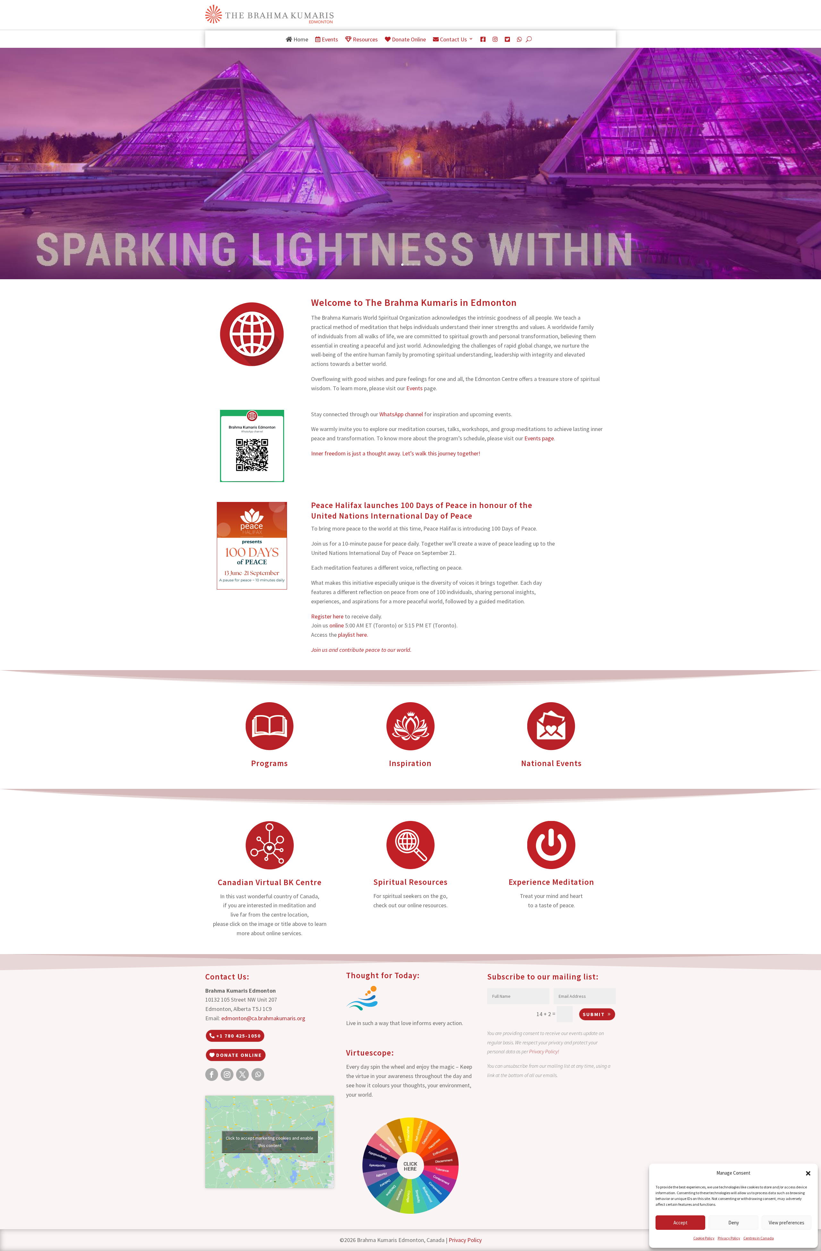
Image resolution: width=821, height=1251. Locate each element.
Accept (680, 1223)
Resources (364, 39)
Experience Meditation (551, 882)
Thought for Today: (383, 975)
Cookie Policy (704, 1238)
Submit (594, 1014)
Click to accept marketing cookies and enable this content (269, 1141)
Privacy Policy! (544, 1051)
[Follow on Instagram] (227, 1074)
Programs (269, 763)
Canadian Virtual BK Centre (270, 882)
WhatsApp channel (401, 414)
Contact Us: (227, 976)
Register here (327, 616)
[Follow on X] (242, 1074)
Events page (539, 438)
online (336, 625)
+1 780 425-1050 (238, 1035)
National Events (551, 763)
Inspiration (410, 763)
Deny (733, 1223)
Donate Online (408, 39)
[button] (808, 1173)
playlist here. (353, 634)
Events (329, 39)
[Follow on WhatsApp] (257, 1074)
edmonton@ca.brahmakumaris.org (263, 1018)
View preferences (786, 1223)
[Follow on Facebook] (211, 1074)
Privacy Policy (729, 1238)
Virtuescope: (370, 1053)
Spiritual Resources (410, 882)
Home (300, 39)
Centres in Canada (758, 1238)
